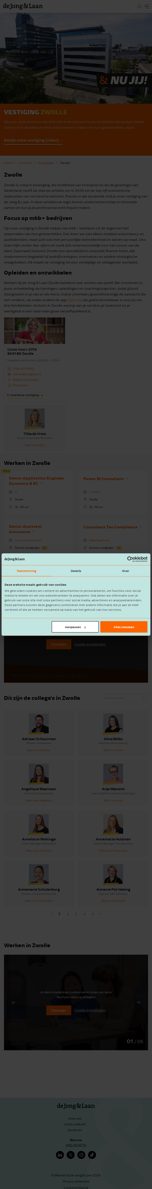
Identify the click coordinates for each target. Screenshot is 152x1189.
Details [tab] (76, 571)
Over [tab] (125, 571)
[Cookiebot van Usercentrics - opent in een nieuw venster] (130, 559)
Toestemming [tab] (26, 571)
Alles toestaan (124, 627)
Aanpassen (73, 627)
